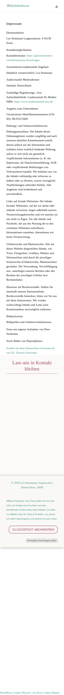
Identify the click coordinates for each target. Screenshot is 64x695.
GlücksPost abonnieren (33, 529)
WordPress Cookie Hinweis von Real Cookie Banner (30, 692)
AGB (40, 487)
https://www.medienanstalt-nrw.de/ (33, 101)
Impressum (45, 483)
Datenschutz (25, 468)
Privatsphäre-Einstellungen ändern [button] (41, 540)
